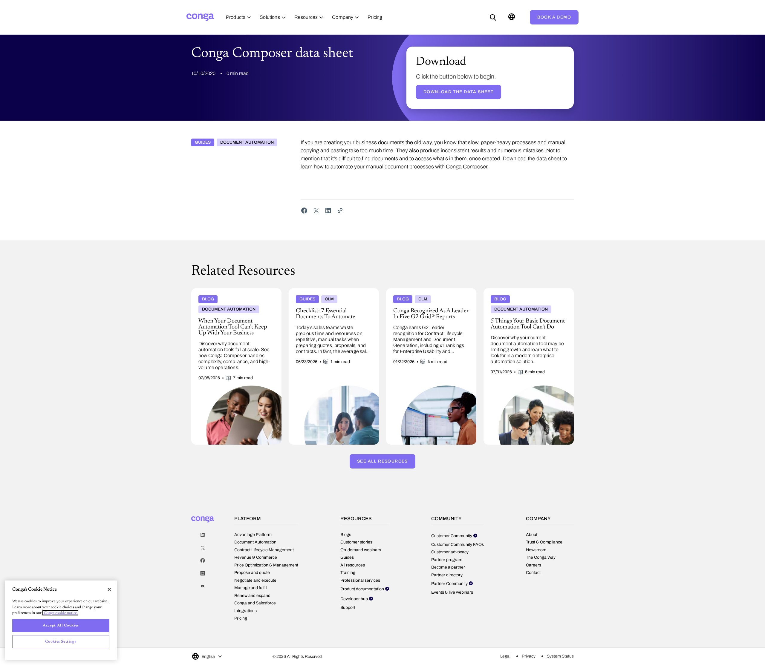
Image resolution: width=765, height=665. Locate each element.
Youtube (202, 586)
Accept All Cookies (61, 625)
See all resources (382, 461)
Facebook (202, 560)
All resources (352, 565)
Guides (203, 142)
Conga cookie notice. (60, 613)
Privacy (529, 656)
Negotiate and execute (255, 580)
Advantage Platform (253, 534)
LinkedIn (202, 535)
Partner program (446, 560)
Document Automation (247, 142)
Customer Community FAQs (457, 544)
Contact (533, 572)
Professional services (360, 580)
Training (347, 572)
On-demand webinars (360, 550)
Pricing (240, 618)
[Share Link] (340, 210)
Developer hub (354, 599)
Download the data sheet (458, 92)
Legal (505, 656)
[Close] (109, 589)
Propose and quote (252, 572)
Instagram (202, 573)
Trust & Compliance (544, 542)
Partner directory (447, 575)
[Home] (200, 17)
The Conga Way (541, 557)
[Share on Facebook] (304, 210)
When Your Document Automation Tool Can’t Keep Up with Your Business (236, 293)
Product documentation (362, 589)
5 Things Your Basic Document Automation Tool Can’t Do (526, 293)
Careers (533, 565)
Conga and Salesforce (255, 603)
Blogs (345, 534)
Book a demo (554, 17)
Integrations (245, 611)
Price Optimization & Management (266, 565)
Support (347, 607)
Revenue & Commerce (255, 557)
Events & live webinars (452, 592)
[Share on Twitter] (316, 210)
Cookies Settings (60, 642)
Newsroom (536, 550)
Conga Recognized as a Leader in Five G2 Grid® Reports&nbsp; (427, 293)
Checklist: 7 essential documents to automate (333, 290)
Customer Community (451, 536)
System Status (560, 656)
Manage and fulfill (250, 588)
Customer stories (356, 542)
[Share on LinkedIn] (328, 210)
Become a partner (448, 567)
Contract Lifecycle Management (264, 550)
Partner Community (449, 583)
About (531, 534)
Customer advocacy (450, 552)
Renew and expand (252, 595)
